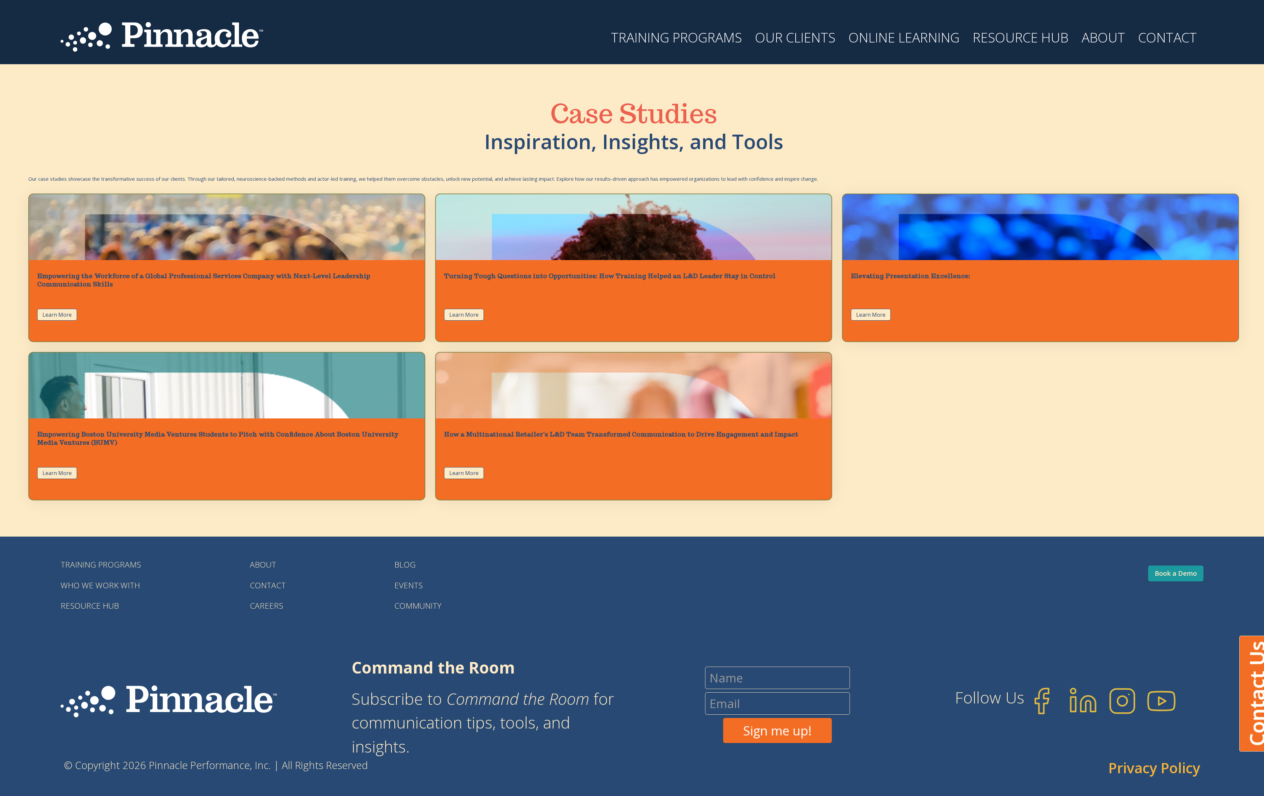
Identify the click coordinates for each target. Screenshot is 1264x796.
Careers (266, 605)
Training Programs (101, 564)
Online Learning (904, 37)
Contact (1167, 37)
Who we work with (100, 585)
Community (417, 605)
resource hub (90, 605)
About (1103, 37)
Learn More (57, 314)
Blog (405, 564)
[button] (676, 43)
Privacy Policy (1154, 768)
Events (408, 585)
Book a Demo (1176, 573)
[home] (162, 36)
